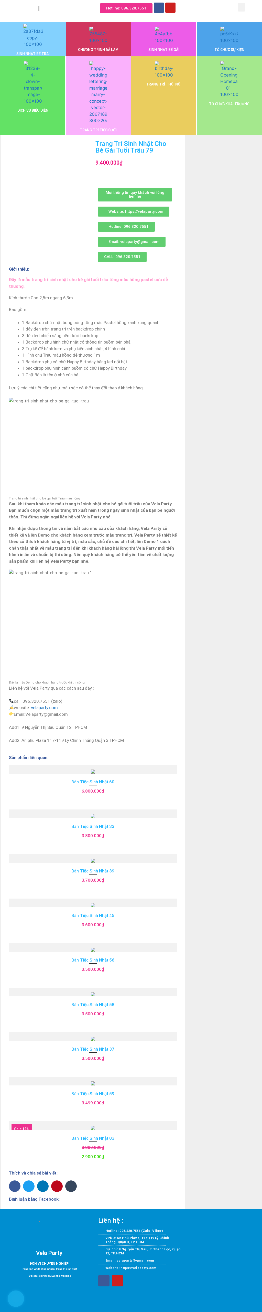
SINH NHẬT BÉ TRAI (33, 54)
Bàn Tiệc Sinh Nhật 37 (92, 1049)
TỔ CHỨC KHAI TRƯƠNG (229, 104)
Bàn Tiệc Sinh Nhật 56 (92, 960)
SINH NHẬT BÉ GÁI (163, 50)
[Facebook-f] (104, 1280)
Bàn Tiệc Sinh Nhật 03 (92, 1138)
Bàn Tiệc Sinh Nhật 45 (92, 915)
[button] (192, 7)
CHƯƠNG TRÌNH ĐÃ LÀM (98, 50)
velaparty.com (44, 707)
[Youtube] (170, 8)
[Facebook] (159, 8)
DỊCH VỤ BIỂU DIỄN (32, 110)
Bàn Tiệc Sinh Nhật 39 (92, 870)
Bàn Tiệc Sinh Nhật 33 (92, 826)
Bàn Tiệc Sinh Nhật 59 (92, 1093)
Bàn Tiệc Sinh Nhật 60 (92, 781)
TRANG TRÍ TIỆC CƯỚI (98, 130)
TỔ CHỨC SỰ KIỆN (229, 50)
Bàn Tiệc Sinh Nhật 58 (92, 1004)
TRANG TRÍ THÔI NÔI (163, 84)
